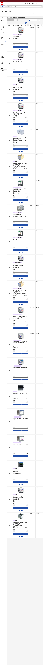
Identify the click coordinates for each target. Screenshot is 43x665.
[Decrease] (14, 44)
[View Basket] (41, 3)
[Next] (42, 20)
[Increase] (27, 44)
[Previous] (38, 20)
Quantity (14, 42)
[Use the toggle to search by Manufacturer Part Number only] (11, 6)
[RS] (2, 3)
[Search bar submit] (41, 6)
